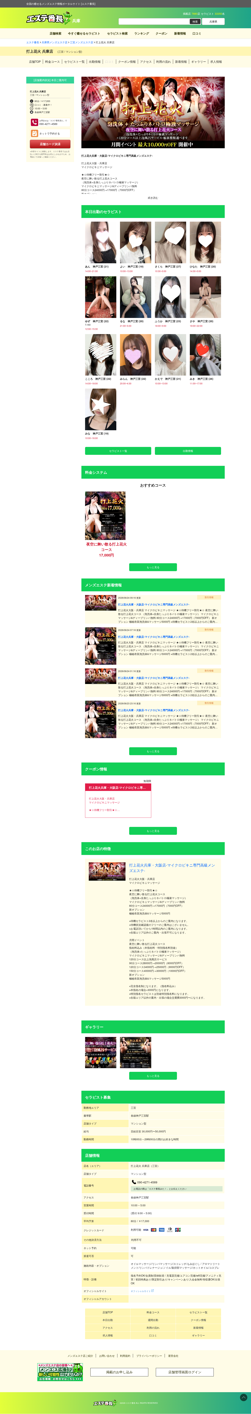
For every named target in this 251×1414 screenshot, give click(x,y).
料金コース (52, 61)
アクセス (146, 61)
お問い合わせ (107, 1355)
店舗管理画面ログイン (184, 1372)
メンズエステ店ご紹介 (80, 1355)
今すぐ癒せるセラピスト (84, 33)
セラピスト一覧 (74, 61)
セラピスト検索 (117, 33)
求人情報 (216, 61)
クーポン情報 (127, 61)
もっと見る (153, 567)
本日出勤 (108, 1320)
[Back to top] (243, 1397)
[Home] (105, 1401)
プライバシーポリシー (149, 1355)
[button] (85, 112)
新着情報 (180, 33)
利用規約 (125, 1355)
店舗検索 (55, 33)
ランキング (141, 33)
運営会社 (173, 1355)
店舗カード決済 (50, 144)
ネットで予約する (49, 133)
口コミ (197, 33)
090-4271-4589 (53, 122)
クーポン (161, 33)
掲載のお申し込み (119, 1372)
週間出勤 (153, 1320)
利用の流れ (163, 61)
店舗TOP (35, 61)
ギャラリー (198, 61)
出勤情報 (95, 61)
